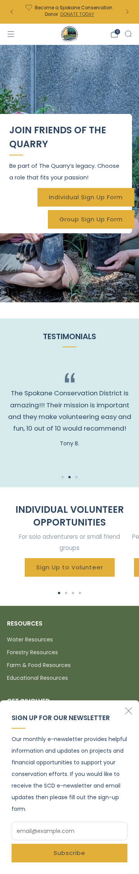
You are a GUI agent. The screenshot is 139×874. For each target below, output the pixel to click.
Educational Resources (37, 678)
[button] (62, 477)
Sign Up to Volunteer (69, 567)
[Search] (128, 34)
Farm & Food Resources (39, 665)
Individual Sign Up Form (86, 197)
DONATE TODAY (77, 14)
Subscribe (69, 853)
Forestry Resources (32, 652)
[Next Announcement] (127, 11)
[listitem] (69, 12)
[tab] (59, 593)
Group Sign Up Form (91, 219)
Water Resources (30, 639)
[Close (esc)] (128, 710)
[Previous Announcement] (11, 11)
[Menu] (11, 34)
